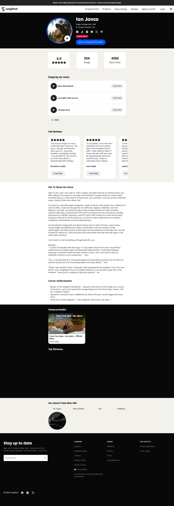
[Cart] (170, 9)
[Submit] (45, 458)
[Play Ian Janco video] (67, 38)
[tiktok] (82, 31)
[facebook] (91, 31)
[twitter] (96, 31)
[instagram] (77, 31)
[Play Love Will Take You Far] (54, 98)
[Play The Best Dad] (54, 110)
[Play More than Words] (54, 86)
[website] (101, 31)
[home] (10, 9)
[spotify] (87, 31)
